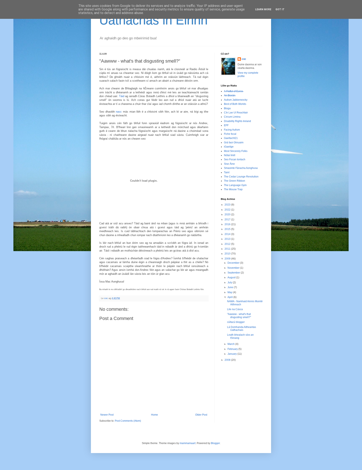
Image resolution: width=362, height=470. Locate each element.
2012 (228, 244)
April (230, 297)
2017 (228, 219)
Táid (121, 96)
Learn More (263, 9)
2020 (228, 214)
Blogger (215, 443)
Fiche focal (230, 133)
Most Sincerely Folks (235, 151)
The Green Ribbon (234, 180)
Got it (279, 9)
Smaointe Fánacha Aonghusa (241, 168)
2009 (228, 258)
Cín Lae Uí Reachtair (236, 112)
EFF (226, 125)
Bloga (227, 108)
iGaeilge (229, 146)
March (231, 344)
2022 (228, 209)
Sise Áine (229, 163)
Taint (226, 172)
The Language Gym (235, 185)
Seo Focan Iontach (234, 159)
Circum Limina (232, 116)
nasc (119, 111)
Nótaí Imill (229, 155)
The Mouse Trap (233, 189)
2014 (228, 234)
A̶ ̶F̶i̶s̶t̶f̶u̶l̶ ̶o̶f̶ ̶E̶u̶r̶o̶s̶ (233, 91)
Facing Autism (232, 129)
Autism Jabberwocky (235, 99)
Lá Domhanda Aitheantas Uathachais (241, 328)
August (232, 277)
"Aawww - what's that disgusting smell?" (239, 315)
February (233, 349)
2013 (228, 239)
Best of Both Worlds (235, 104)
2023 (228, 204)
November (234, 267)
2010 (228, 253)
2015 (228, 229)
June (231, 287)
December (234, 262)
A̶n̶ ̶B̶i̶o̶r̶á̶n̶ (229, 95)
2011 (228, 248)
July (230, 282)
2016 (228, 224)
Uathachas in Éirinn (153, 20)
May (230, 292)
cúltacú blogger (236, 322)
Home (154, 414)
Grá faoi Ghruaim (233, 142)
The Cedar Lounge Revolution (241, 176)
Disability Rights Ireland (237, 121)
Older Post (201, 414)
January (232, 353)
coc (244, 59)
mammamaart (187, 443)
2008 (228, 359)
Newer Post (107, 414)
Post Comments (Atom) (128, 420)
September (234, 272)
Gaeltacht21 (231, 138)
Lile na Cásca (235, 309)
